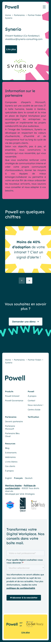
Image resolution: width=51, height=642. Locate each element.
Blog (7, 448)
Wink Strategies (27, 494)
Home (8, 15)
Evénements (11, 452)
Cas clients (10, 466)
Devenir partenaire (14, 421)
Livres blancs (11, 461)
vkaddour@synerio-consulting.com (23, 39)
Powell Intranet (12, 396)
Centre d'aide (34, 409)
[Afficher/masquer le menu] (44, 7)
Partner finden (34, 15)
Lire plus (25, 632)
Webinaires (10, 457)
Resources (10, 443)
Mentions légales (13, 485)
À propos (32, 396)
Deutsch (28, 478)
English (8, 478)
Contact (31, 400)
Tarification (33, 417)
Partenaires (19, 15)
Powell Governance (14, 400)
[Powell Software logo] (12, 9)
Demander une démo (24, 321)
